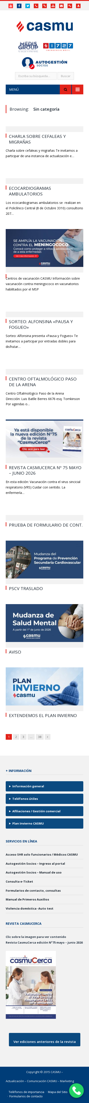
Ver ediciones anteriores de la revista (44, 1041)
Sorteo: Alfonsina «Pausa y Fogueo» (41, 324)
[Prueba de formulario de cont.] (44, 513)
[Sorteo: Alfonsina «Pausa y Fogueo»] (44, 309)
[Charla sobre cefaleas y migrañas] (44, 124)
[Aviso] (44, 624)
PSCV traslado (26, 588)
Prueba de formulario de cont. (46, 525)
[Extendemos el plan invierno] (44, 687)
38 (39, 737)
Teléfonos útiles (25, 799)
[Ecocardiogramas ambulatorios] (44, 176)
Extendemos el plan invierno (43, 715)
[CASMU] (44, 25)
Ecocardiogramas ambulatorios (30, 191)
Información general (28, 786)
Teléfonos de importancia (26, 1092)
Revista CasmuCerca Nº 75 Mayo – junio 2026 (45, 470)
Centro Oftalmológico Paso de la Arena (43, 382)
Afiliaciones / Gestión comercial (36, 811)
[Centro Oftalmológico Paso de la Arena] (44, 367)
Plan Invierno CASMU (28, 823)
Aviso (15, 652)
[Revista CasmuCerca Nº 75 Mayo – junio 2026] (44, 440)
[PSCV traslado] (44, 561)
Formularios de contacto (26, 1096)
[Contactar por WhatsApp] (76, 1090)
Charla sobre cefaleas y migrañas (37, 139)
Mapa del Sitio (58, 1092)
